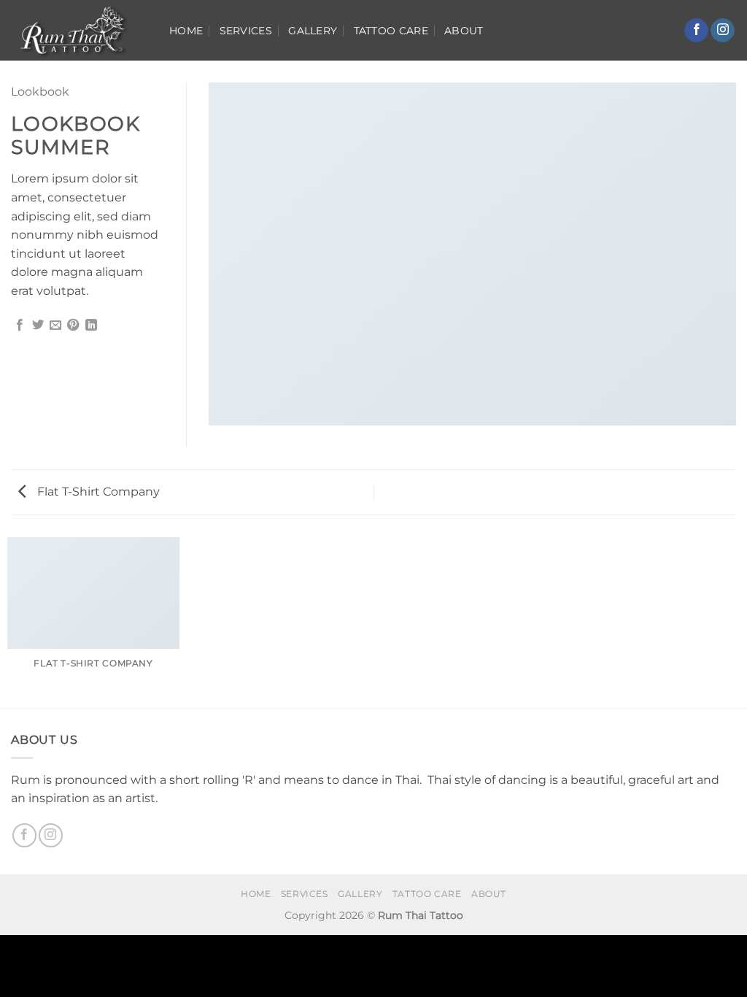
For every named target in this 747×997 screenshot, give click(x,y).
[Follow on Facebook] (696, 30)
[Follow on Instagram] (723, 30)
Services (246, 30)
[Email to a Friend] (55, 325)
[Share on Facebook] (20, 325)
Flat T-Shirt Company (97, 491)
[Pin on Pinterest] (73, 325)
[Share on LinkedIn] (91, 325)
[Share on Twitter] (38, 325)
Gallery (312, 30)
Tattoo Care (391, 30)
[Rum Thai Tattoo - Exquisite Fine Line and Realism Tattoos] (79, 30)
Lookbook (40, 92)
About (463, 30)
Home (186, 30)
